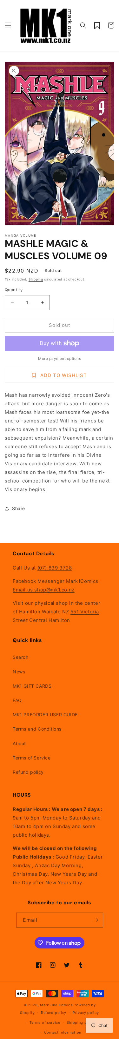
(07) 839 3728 (54, 568)
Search (21, 657)
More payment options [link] (59, 358)
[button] (8, 25)
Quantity (14, 289)
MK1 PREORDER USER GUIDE (45, 714)
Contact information (62, 1032)
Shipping (36, 279)
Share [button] (18, 508)
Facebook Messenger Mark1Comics (55, 581)
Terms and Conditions (37, 729)
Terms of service (45, 1022)
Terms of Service (32, 757)
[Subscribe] (96, 920)
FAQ (17, 700)
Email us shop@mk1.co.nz (44, 590)
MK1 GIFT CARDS (32, 686)
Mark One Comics (56, 1005)
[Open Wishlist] (97, 25)
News (19, 671)
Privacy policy (86, 1012)
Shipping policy (81, 1022)
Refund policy (28, 772)
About (19, 743)
